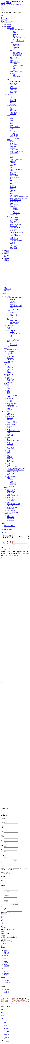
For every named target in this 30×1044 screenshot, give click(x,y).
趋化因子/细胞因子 (18, 65)
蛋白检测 (15, 36)
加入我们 (6, 992)
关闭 (2, 914)
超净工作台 (13, 174)
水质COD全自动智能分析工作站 (18, 198)
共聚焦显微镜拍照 (15, 227)
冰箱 (11, 167)
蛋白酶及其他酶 (17, 55)
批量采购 (6, 952)
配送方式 (6, 971)
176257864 (6, 1030)
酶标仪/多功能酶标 (15, 177)
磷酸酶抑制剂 (16, 45)
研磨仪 (12, 141)
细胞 (14, 67)
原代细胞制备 (13, 229)
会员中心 (3, 4)
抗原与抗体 (10, 94)
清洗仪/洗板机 (14, 144)
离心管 (12, 118)
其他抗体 (12, 104)
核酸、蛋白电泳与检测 (19, 37)
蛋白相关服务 (13, 221)
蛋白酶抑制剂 (16, 44)
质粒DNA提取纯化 (15, 81)
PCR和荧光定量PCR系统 (16, 159)
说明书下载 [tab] (7, 549)
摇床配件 (15, 209)
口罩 (14, 131)
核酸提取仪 (13, 161)
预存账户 (6, 964)
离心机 (12, 157)
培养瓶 (12, 125)
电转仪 (12, 192)
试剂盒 (8, 80)
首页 (7, 24)
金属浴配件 (16, 211)
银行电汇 (6, 962)
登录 (5, 1022)
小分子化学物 (13, 57)
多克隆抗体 (13, 101)
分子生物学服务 (14, 219)
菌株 (14, 68)
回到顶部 (6, 1042)
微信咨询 (6, 1037)
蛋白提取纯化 (13, 88)
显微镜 (12, 188)
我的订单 (9, 4)
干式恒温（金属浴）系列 (16, 151)
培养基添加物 (13, 110)
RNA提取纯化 (13, 83)
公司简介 (6, 989)
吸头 (11, 117)
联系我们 (6, 260)
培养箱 (12, 166)
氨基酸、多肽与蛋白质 (16, 71)
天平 (11, 182)
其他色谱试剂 (16, 76)
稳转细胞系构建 (14, 239)
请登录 (3, 3)
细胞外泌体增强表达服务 (16, 232)
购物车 (15, 4)
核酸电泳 (15, 32)
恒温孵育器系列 (14, 153)
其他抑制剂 (16, 49)
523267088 (6, 1031)
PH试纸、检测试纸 (15, 138)
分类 (2, 920)
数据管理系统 (13, 247)
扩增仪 (12, 179)
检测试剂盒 (13, 93)
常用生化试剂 (10, 28)
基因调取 (12, 230)
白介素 (15, 63)
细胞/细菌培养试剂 (12, 105)
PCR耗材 (12, 128)
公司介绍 (6, 250)
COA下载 (6, 983)
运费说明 (6, 973)
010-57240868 (4, 20)
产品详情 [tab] (6, 547)
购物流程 (6, 953)
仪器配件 (12, 206)
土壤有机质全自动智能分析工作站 (19, 196)
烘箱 (11, 183)
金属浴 (12, 203)
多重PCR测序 (13, 237)
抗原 (11, 102)
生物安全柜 (13, 172)
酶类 (11, 50)
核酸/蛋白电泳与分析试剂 (17, 29)
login (6, 868)
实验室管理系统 (11, 242)
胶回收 (12, 86)
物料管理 (12, 243)
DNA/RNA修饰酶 (17, 54)
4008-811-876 (4, 19)
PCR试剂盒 (13, 84)
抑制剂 (12, 42)
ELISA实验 (13, 234)
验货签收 (6, 975)
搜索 (2, 10)
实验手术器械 (13, 136)
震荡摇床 (12, 185)
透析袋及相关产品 (15, 127)
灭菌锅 (12, 193)
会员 (2, 926)
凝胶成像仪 (13, 146)
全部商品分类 (7, 26)
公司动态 (6, 256)
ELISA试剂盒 (13, 91)
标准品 (12, 78)
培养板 (12, 123)
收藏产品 (3, 532)
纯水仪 (12, 170)
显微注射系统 (13, 190)
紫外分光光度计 (14, 149)
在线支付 (6, 961)
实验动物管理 (13, 248)
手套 (14, 133)
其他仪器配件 (16, 213)
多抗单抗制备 (13, 226)
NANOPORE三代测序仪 (16, 195)
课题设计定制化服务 (15, 224)
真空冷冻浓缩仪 (14, 175)
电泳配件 (15, 208)
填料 (14, 75)
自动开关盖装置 (14, 204)
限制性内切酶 (16, 52)
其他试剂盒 (13, 89)
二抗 (11, 97)
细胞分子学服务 (14, 217)
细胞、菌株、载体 (15, 62)
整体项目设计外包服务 (16, 240)
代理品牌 (6, 252)
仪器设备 (9, 140)
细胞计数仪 (13, 162)
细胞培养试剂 (13, 112)
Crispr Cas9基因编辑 (15, 235)
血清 (11, 107)
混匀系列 (12, 154)
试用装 (12, 60)
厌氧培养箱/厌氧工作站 (16, 169)
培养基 (12, 109)
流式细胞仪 (13, 164)
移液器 (12, 180)
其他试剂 (15, 39)
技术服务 (9, 216)
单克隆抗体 (13, 99)
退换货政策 (7, 982)
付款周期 (6, 966)
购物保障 (6, 955)
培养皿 (12, 120)
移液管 (12, 122)
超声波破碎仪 (13, 143)
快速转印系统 (13, 214)
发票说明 (6, 980)
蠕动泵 (12, 156)
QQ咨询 (6, 1028)
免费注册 (8, 3)
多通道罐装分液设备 (15, 200)
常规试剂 (12, 58)
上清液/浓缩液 (20, 41)
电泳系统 (12, 148)
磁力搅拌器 (13, 187)
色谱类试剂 (13, 73)
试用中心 (6, 258)
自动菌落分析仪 (14, 201)
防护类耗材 (13, 130)
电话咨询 (6, 1034)
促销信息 (6, 255)
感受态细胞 (13, 114)
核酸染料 (15, 31)
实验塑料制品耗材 (15, 135)
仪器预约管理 (13, 245)
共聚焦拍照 (13, 222)
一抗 (11, 96)
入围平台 (6, 253)
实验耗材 (9, 115)
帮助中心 (20, 4)
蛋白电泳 (15, 34)
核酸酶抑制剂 (16, 47)
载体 (14, 70)
